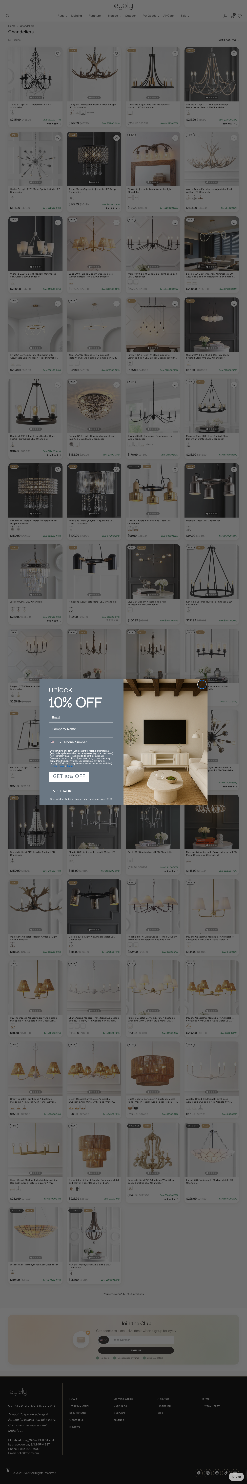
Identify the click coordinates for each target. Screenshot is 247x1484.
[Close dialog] (202, 684)
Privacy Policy (57, 766)
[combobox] (56, 742)
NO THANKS (63, 791)
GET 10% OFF (69, 776)
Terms (70, 766)
